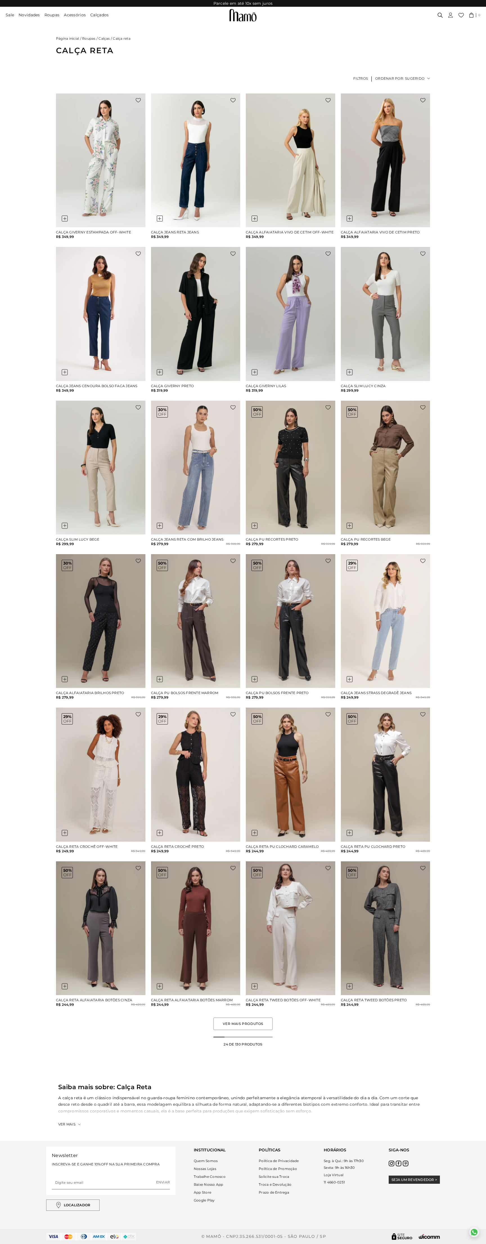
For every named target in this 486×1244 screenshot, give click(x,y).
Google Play (204, 1200)
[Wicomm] (429, 1236)
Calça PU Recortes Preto (272, 539)
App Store (202, 1192)
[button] (474, 15)
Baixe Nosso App (208, 1184)
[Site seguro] (402, 1236)
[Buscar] (440, 15)
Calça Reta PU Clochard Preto (373, 846)
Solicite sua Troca (274, 1176)
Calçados (99, 14)
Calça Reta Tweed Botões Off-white (283, 1000)
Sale (10, 14)
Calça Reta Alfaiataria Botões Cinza (94, 1000)
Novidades (29, 14)
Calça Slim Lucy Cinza (363, 386)
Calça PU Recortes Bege (366, 539)
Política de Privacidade (279, 1161)
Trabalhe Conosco (210, 1176)
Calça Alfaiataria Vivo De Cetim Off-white (290, 232)
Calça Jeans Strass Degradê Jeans (376, 693)
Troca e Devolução (275, 1184)
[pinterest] (405, 1163)
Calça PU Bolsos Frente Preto (277, 693)
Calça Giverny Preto (172, 386)
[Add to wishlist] (138, 100)
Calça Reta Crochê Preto (177, 846)
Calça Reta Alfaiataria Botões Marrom (192, 1000)
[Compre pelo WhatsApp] (474, 1232)
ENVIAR (163, 1182)
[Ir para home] (243, 15)
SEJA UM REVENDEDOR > (414, 1180)
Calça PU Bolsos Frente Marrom (185, 693)
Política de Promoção (278, 1169)
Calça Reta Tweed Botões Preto (374, 1000)
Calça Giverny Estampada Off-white (93, 232)
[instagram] (391, 1163)
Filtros (360, 78)
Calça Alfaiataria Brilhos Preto (90, 693)
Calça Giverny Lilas (266, 386)
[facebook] (398, 1163)
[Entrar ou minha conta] (450, 15)
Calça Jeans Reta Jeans (175, 232)
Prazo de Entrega (274, 1192)
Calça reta (121, 38)
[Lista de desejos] (461, 15)
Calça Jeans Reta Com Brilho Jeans (187, 539)
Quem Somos (206, 1161)
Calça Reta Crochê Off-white (87, 846)
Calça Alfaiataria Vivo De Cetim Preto (380, 232)
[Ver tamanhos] (65, 218)
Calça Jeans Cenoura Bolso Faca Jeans (97, 386)
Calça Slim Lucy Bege (77, 539)
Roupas (52, 14)
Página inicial (67, 38)
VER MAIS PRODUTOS (243, 1024)
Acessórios (75, 14)
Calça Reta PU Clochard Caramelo (282, 846)
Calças (104, 38)
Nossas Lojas (205, 1169)
